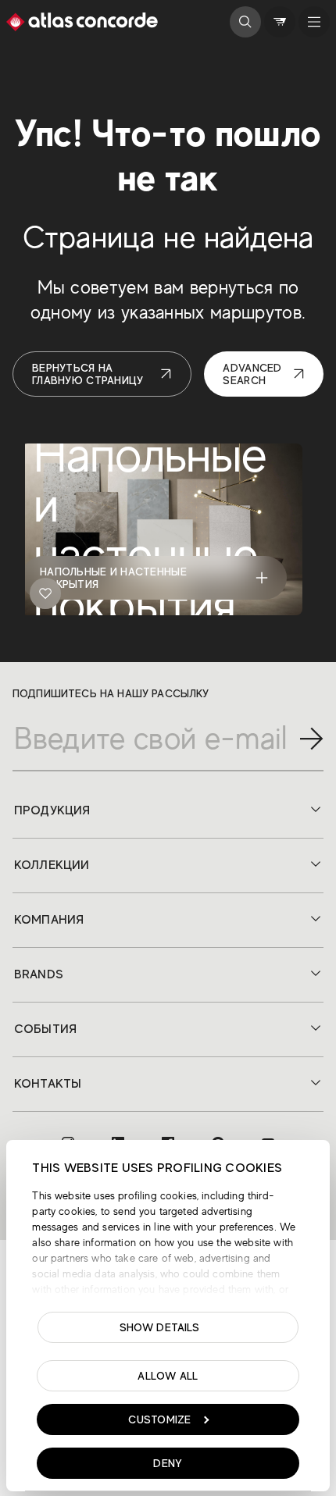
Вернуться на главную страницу (87, 374)
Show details (160, 1327)
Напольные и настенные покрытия (113, 577)
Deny (167, 1463)
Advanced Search (252, 374)
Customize (159, 1419)
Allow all (168, 1376)
